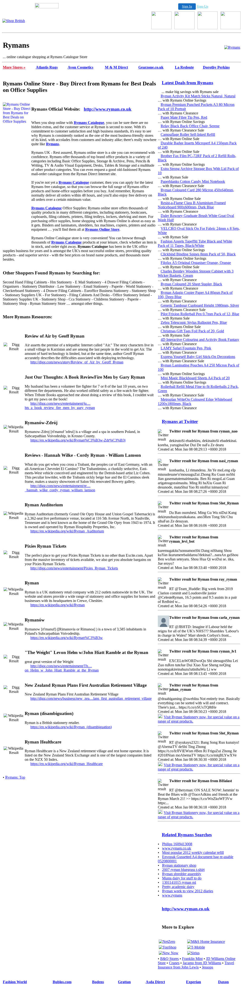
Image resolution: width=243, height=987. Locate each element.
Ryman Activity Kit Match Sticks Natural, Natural (198, 96)
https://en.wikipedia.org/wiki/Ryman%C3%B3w (66, 638)
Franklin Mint (192, 959)
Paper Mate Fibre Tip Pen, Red (184, 117)
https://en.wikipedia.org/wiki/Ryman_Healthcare (66, 764)
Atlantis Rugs (47, 67)
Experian (193, 982)
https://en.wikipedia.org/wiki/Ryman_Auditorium (67, 531)
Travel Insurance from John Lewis (196, 965)
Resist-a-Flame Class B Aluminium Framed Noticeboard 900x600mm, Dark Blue (192, 205)
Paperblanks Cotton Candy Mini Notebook (193, 181)
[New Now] (168, 953)
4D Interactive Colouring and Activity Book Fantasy (200, 340)
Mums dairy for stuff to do (181, 878)
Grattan (124, 982)
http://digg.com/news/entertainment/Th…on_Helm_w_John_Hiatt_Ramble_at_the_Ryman (62, 668)
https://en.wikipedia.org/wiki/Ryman (57, 605)
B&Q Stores (169, 959)
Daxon (223, 982)
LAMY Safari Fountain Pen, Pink (186, 348)
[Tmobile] (196, 947)
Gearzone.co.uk (151, 67)
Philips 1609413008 (177, 844)
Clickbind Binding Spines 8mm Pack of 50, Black (198, 254)
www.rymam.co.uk (176, 848)
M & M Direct (116, 67)
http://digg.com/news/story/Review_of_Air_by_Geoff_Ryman (76, 362)
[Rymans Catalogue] (232, 47)
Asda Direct (155, 982)
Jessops (207, 967)
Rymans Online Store (102, 229)
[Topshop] (167, 947)
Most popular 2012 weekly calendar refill (193, 853)
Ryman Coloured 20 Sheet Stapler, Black (191, 284)
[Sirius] (193, 953)
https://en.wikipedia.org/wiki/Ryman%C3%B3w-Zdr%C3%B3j (78, 440)
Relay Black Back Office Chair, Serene (190, 126)
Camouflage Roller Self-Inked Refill (188, 134)
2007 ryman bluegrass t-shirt (183, 870)
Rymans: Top (15, 777)
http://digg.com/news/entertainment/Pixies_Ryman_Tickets (74, 568)
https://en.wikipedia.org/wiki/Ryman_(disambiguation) (71, 727)
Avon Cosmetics (80, 67)
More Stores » (14, 67)
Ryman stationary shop (179, 865)
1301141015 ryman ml (179, 882)
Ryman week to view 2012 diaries (187, 891)
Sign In (187, 6)
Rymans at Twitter (180, 421)
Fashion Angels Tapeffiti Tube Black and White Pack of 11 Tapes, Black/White (195, 243)
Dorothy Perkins (216, 67)
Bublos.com (62, 982)
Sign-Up (202, 6)
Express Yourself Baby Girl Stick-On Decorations (198, 357)
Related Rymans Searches (187, 834)
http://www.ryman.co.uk (107, 109)
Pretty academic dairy (178, 887)
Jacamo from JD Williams (202, 963)
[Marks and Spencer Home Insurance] (206, 942)
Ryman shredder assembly (181, 874)
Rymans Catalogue (89, 123)
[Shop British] (13, 21)
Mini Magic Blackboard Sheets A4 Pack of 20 (195, 378)
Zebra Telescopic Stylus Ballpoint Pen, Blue (194, 322)
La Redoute (184, 67)
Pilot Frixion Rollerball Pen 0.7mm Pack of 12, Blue (200, 314)
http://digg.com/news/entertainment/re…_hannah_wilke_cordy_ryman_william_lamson (60, 488)
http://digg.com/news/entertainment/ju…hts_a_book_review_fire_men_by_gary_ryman (60, 405)
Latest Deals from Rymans (187, 82)
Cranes (174, 963)
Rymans (52, 144)
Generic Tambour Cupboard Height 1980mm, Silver (200, 305)
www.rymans (172, 895)
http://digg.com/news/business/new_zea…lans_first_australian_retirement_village (91, 698)
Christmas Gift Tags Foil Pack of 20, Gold (192, 331)
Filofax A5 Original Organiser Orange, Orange (196, 263)
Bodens (98, 982)
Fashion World (15, 982)
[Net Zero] (167, 942)
